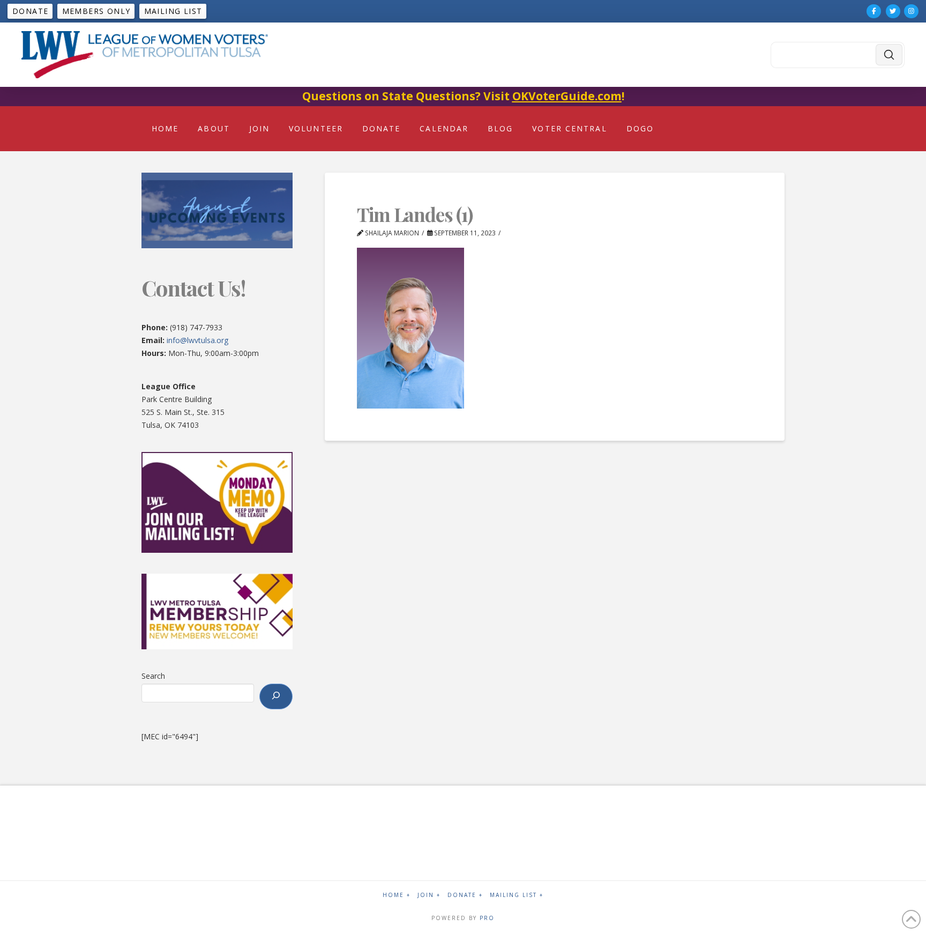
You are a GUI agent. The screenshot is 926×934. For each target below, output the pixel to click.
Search (153, 676)
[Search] (276, 696)
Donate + (465, 895)
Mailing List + (516, 895)
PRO (487, 918)
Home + (396, 895)
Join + (428, 895)
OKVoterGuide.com (567, 95)
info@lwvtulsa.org (197, 340)
